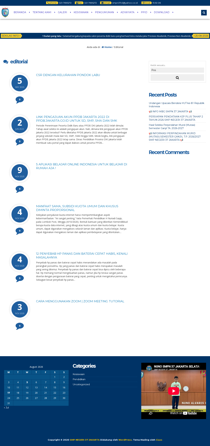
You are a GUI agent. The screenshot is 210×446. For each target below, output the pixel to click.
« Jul (6, 407)
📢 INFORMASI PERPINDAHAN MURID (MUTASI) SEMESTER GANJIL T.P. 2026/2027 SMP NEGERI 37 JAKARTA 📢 (175, 136)
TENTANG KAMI (42, 12)
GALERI (62, 12)
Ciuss (159, 439)
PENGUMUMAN (104, 12)
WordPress (125, 439)
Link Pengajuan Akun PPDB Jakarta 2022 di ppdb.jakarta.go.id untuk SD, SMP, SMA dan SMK (76, 119)
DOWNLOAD (161, 12)
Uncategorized (81, 384)
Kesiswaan (79, 374)
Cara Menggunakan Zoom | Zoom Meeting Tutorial (80, 301)
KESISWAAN (81, 12)
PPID (144, 12)
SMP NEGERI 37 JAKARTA (85, 439)
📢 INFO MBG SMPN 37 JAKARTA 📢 (170, 111)
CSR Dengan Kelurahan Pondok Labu (68, 75)
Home (108, 47)
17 (8, 392)
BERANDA (20, 12)
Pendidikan (79, 379)
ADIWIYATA (127, 12)
